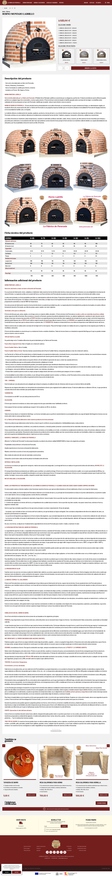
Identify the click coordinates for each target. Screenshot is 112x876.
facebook (47, 852)
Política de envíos (27, 850)
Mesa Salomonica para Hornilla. (16, 782)
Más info (7, 872)
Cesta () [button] (92, 2)
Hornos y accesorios (39, 2)
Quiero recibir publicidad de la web (51, 831)
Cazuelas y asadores (51, 2)
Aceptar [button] (16, 872)
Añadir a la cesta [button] (90, 68)
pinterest (64, 852)
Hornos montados (27, 2)
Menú (108, 2)
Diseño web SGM (106, 868)
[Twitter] (12, 8)
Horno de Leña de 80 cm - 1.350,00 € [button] (68, 33)
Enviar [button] (64, 826)
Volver (5, 8)
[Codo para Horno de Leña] (56, 761)
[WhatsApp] (10, 8)
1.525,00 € (80, 795)
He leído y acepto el (53, 829)
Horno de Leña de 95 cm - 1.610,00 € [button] (68, 40)
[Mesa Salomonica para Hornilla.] (19, 761)
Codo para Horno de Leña (49, 782)
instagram (50, 852)
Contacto (70, 848)
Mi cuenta (98, 2)
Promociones (69, 846)
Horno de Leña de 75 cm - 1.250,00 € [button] (68, 30)
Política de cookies (82, 850)
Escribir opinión (101, 803)
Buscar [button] (86, 2)
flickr (61, 852)
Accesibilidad (69, 850)
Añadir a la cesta (31, 795)
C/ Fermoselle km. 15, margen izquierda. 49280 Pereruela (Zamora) (56, 856)
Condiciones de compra (81, 848)
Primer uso (39, 848)
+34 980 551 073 (47, 858)
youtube (57, 852)
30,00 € (43, 795)
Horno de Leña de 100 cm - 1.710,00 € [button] (68, 42)
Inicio (3, 11)
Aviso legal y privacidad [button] (56, 829)
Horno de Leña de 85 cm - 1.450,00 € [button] (68, 35)
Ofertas (61, 2)
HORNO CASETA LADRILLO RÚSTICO (88, 782)
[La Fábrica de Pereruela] (4, 2)
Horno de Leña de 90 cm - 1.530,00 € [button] (68, 38)
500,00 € (8, 795)
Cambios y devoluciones (41, 846)
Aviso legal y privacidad (81, 846)
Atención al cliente (27, 846)
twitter (54, 852)
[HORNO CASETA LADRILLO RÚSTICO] (92, 761)
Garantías (38, 850)
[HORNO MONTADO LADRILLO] (29, 44)
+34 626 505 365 (54, 858)
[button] (66, 56)
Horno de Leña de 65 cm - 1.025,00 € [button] (68, 28)
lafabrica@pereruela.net (63, 858)
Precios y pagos (27, 848)
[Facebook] (14, 8)
